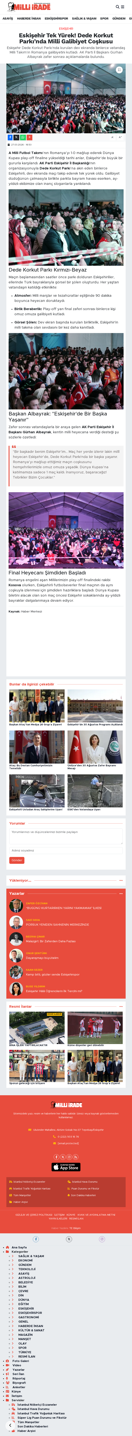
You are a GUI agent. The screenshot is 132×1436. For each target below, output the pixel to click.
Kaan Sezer (34, 970)
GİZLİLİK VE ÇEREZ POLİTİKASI (33, 1417)
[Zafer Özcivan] (16, 905)
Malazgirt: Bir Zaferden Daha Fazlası (51, 941)
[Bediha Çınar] (16, 938)
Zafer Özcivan (36, 903)
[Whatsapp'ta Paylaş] (23, 137)
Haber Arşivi (21, 1405)
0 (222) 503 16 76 (68, 1339)
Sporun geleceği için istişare (27, 1083)
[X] (63, 1360)
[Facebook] (56, 1360)
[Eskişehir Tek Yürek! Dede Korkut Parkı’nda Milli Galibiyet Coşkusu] (66, 98)
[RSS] (75, 1360)
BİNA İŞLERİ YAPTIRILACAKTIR (28, 1045)
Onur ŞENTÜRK (36, 953)
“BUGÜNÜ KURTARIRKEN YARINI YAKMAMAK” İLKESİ (63, 908)
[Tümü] (121, 880)
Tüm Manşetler (22, 1398)
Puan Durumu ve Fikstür (85, 1391)
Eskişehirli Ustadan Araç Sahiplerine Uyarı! (36, 809)
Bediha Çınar (35, 936)
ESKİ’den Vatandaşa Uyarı (84, 809)
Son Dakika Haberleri (83, 1398)
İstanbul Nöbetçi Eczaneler (29, 1384)
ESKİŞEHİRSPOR (56, 18)
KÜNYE (71, 1417)
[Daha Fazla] (29, 137)
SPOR (104, 18)
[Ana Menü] (122, 6)
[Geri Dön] (10, 1426)
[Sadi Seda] (16, 922)
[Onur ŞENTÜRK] (16, 955)
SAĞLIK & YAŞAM (84, 18)
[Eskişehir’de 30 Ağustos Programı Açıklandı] (95, 705)
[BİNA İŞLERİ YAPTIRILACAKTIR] (37, 1027)
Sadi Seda (33, 920)
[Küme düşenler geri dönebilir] (95, 1027)
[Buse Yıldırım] (16, 988)
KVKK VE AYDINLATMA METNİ (96, 1417)
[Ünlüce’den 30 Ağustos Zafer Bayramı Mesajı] (95, 746)
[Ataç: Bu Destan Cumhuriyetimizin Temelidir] (37, 746)
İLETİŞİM (59, 1417)
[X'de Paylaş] (16, 137)
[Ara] (117, 6)
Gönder (17, 860)
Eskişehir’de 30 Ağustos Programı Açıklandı (95, 724)
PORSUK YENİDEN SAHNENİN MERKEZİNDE (57, 924)
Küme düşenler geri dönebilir (86, 1045)
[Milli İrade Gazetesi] (66, 1308)
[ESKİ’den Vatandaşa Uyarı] (95, 790)
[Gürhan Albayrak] (66, 227)
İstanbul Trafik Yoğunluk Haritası (31, 1391)
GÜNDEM (118, 18)
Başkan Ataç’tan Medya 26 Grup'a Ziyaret (35, 724)
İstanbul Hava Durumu (84, 1384)
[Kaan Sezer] (16, 972)
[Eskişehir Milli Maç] (66, 371)
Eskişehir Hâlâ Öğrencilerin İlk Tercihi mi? (54, 991)
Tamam (119, 1431)
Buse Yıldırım (35, 986)
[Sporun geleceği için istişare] (37, 1065)
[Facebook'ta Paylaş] (10, 137)
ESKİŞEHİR (66, 28)
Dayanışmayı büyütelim (42, 957)
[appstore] (66, 1370)
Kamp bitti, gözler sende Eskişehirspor (53, 974)
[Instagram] (69, 1360)
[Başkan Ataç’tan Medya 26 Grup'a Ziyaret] (37, 705)
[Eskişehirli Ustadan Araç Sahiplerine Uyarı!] (37, 790)
